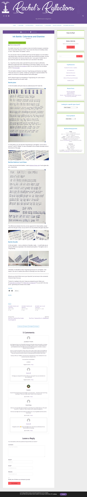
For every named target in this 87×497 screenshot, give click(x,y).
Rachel (28, 373)
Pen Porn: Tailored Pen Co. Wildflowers (39, 318)
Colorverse (20, 326)
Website (10, 472)
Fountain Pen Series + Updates (70, 67)
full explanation (67, 140)
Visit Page (43, 7)
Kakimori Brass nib (34, 165)
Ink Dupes (36, 326)
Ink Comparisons (70, 70)
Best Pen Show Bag (71, 91)
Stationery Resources (68, 25)
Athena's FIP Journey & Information (71, 78)
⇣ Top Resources (29, 25)
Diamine (26, 326)
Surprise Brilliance (70, 92)
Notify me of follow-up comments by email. (19, 479)
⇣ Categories (47, 25)
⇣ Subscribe (20, 25)
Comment (10, 444)
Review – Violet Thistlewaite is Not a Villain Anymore (70, 95)
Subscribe (70, 47)
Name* (10, 459)
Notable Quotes (70, 80)
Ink (30, 38)
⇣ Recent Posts (39, 25)
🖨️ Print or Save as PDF (14, 45)
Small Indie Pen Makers (71, 75)
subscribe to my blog (15, 283)
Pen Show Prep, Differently (70, 96)
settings (55, 494)
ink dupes (23, 66)
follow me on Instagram (29, 283)
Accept (63, 494)
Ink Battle (31, 326)
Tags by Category (57, 25)
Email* (10, 465)
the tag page (16, 68)
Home (14, 25)
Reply (32, 364)
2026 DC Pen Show (70, 94)
